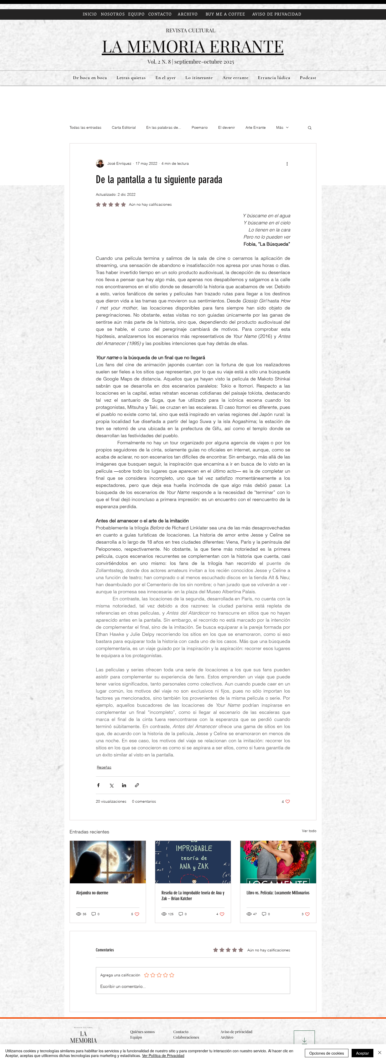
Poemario (200, 127)
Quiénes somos (142, 1031)
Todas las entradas (85, 127)
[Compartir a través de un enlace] (136, 785)
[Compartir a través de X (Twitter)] (111, 785)
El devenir (226, 127)
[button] (309, 127)
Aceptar (362, 1053)
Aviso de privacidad (236, 1031)
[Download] (304, 1040)
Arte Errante (256, 127)
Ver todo (309, 830)
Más (279, 127)
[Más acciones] (287, 163)
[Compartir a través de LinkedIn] (124, 785)
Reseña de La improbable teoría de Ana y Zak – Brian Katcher (192, 895)
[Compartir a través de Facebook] (98, 785)
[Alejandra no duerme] (108, 862)
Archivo (227, 1037)
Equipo (136, 1037)
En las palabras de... (163, 127)
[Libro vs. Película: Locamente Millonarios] (278, 862)
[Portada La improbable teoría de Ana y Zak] (193, 862)
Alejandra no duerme (92, 893)
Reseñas (104, 767)
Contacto (181, 1031)
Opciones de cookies (326, 1053)
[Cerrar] (380, 1053)
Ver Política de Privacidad (163, 1055)
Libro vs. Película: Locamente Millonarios (278, 893)
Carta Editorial (124, 127)
